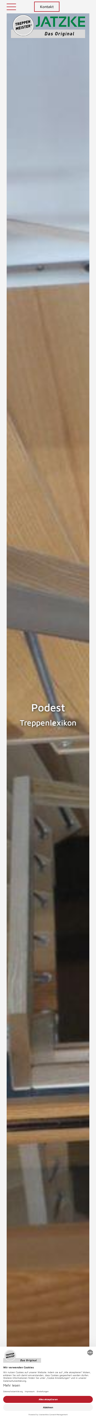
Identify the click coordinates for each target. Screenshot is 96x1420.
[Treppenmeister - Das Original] (48, 29)
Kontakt (47, 6)
